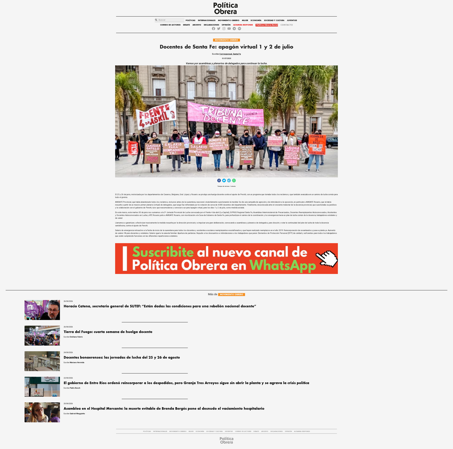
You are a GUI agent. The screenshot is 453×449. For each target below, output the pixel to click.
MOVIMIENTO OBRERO (228, 20)
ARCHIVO (197, 25)
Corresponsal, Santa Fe (230, 54)
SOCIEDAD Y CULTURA (274, 20)
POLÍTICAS (190, 20)
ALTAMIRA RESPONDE (243, 25)
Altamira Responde (302, 431)
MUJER (245, 20)
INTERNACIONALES (206, 20)
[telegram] (229, 181)
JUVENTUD (292, 20)
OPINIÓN (226, 25)
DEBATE (186, 25)
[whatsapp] (234, 181)
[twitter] (224, 181)
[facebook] (219, 181)
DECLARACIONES (211, 25)
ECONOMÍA (256, 20)
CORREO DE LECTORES (170, 25)
